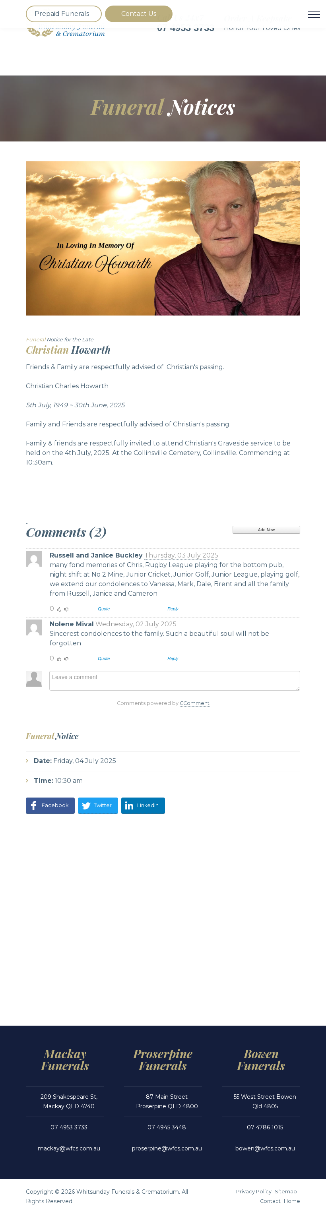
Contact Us (138, 13)
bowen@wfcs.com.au (265, 1148)
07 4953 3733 (68, 1127)
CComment (195, 703)
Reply (173, 609)
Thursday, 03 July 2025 (181, 555)
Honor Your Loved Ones (262, 28)
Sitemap (286, 1192)
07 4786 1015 (265, 1127)
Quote (104, 609)
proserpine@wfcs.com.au (167, 1148)
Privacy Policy (254, 1192)
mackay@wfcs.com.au (69, 1148)
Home (292, 1201)
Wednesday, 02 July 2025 (136, 624)
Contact (270, 1201)
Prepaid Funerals (62, 13)
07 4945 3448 (166, 1127)
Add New (266, 529)
